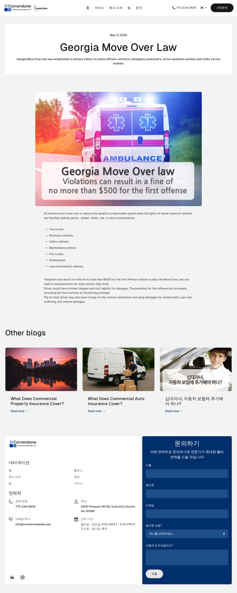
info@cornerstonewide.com (33, 524)
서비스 (99, 8)
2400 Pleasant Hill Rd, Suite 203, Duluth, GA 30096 (108, 509)
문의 (139, 8)
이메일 (150, 505)
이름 (148, 465)
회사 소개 (115, 8)
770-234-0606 (25, 506)
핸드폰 (150, 485)
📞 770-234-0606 (184, 7)
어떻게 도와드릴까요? (159, 545)
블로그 (78, 470)
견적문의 (222, 7)
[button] (203, 8)
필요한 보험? (154, 525)
